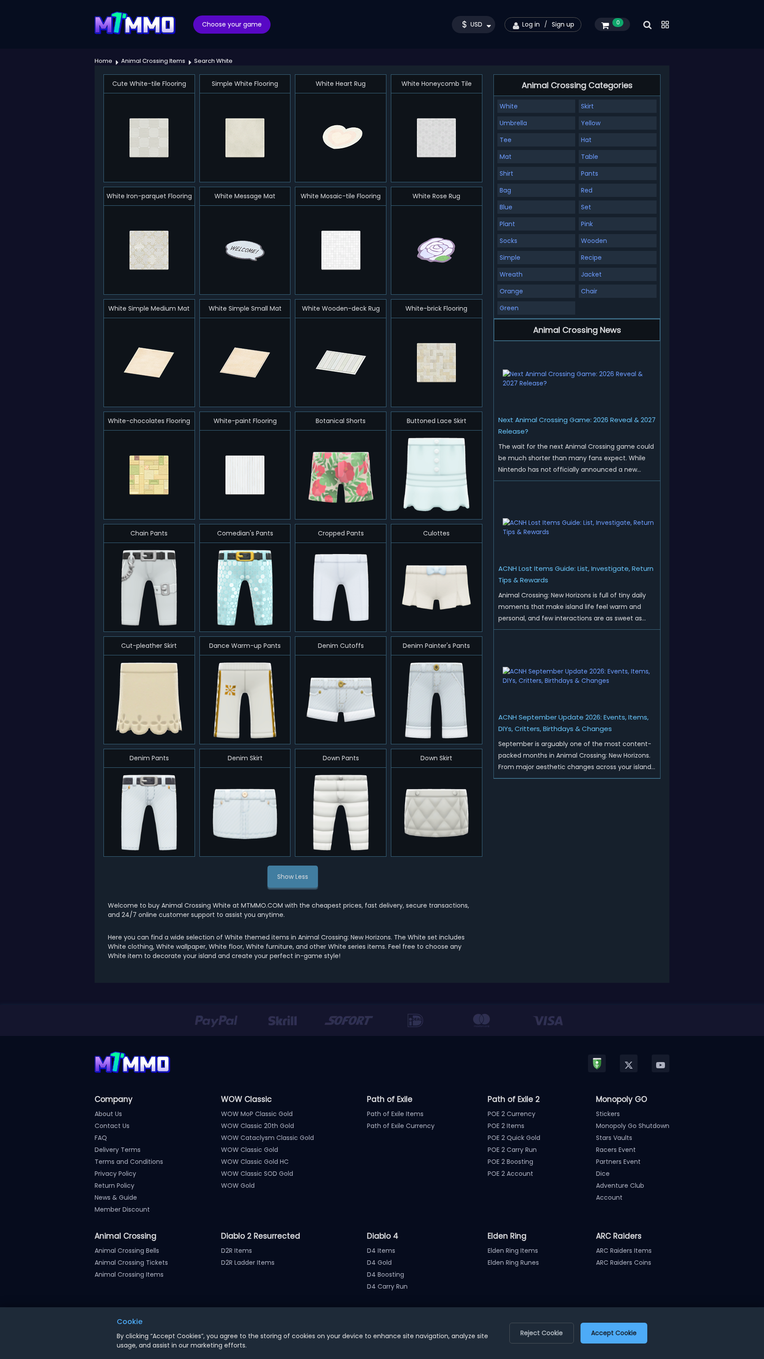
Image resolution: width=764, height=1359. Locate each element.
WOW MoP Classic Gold (257, 1113)
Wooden (594, 240)
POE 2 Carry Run (512, 1149)
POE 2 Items (506, 1125)
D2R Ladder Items (248, 1262)
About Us (108, 1113)
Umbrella (513, 123)
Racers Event (616, 1149)
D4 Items (381, 1250)
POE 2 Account (510, 1173)
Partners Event (618, 1161)
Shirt (506, 173)
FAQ (101, 1137)
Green (509, 308)
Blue (506, 207)
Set (586, 207)
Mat (506, 156)
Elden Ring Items (513, 1250)
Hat (586, 139)
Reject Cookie (541, 1332)
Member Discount (122, 1209)
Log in (531, 24)
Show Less (292, 876)
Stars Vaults (614, 1137)
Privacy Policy (115, 1173)
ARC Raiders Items (624, 1250)
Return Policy (114, 1185)
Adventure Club (620, 1185)
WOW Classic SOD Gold (257, 1173)
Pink (587, 223)
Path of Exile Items (395, 1113)
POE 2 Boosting (510, 1161)
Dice (603, 1173)
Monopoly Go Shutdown (632, 1125)
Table (589, 156)
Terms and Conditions (129, 1161)
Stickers (608, 1113)
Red (586, 190)
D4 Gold (379, 1262)
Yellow (590, 123)
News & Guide (116, 1197)
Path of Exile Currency (401, 1125)
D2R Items (236, 1250)
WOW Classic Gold (249, 1149)
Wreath (511, 274)
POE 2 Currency (511, 1113)
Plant (507, 223)
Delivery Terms (118, 1149)
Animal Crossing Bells (127, 1250)
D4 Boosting (385, 1274)
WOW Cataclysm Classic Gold (267, 1137)
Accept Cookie (614, 1332)
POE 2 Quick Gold (514, 1137)
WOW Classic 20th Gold (257, 1125)
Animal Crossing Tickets (131, 1262)
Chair (589, 291)
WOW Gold (238, 1185)
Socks (508, 240)
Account (609, 1197)
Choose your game (232, 24)
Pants (589, 173)
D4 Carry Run (387, 1286)
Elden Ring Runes (513, 1262)
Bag (505, 190)
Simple (510, 257)
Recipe (591, 257)
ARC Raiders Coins (623, 1262)
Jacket (591, 274)
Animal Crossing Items (129, 1274)
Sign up (563, 24)
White (509, 106)
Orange (511, 291)
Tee (506, 139)
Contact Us (112, 1125)
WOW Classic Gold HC (255, 1161)
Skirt (587, 106)
